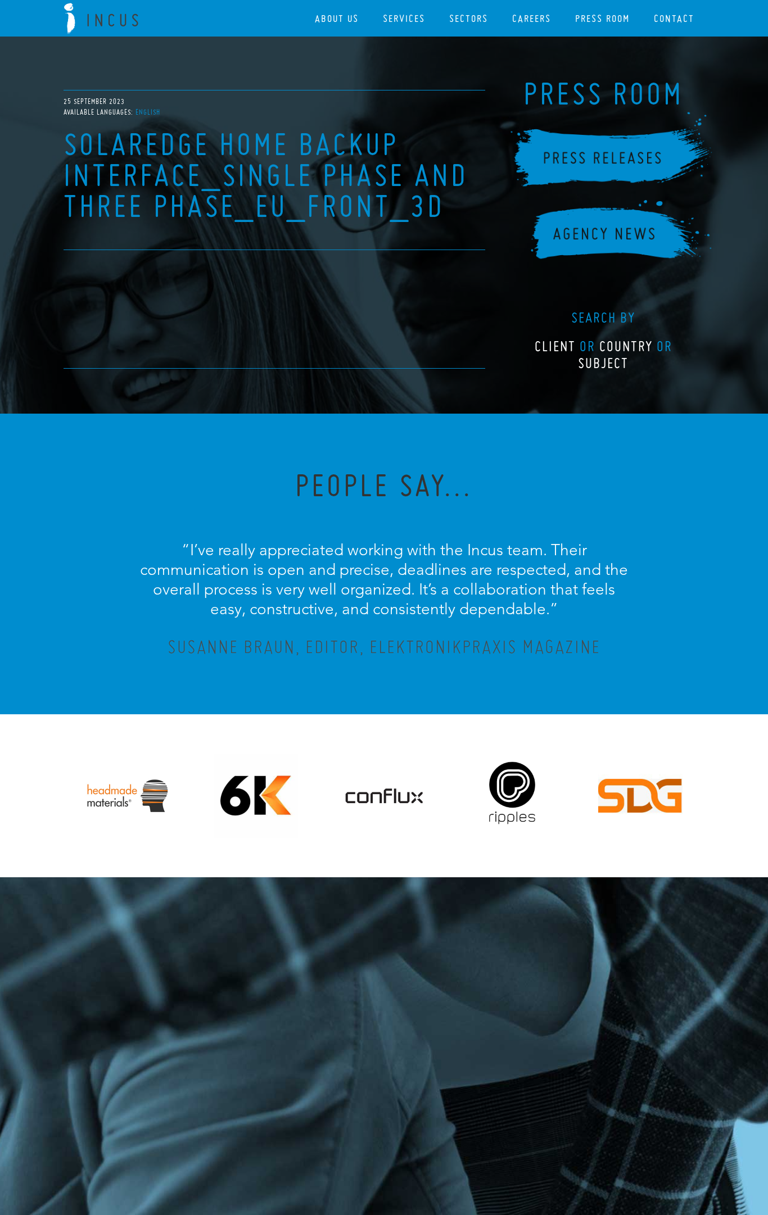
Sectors (468, 18)
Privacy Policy (354, 1145)
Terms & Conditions (405, 1145)
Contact (674, 18)
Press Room (602, 18)
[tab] (147, 112)
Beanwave (440, 1154)
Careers (531, 18)
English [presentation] (147, 112)
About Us (337, 18)
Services (404, 18)
